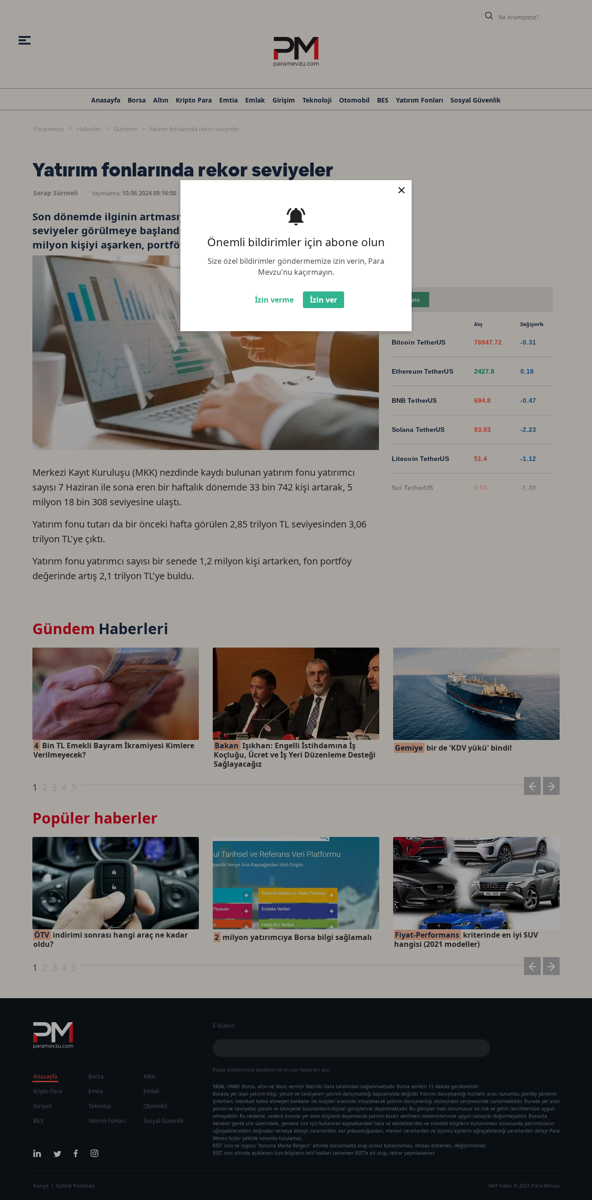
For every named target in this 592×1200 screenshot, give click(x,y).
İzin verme (274, 300)
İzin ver (323, 300)
